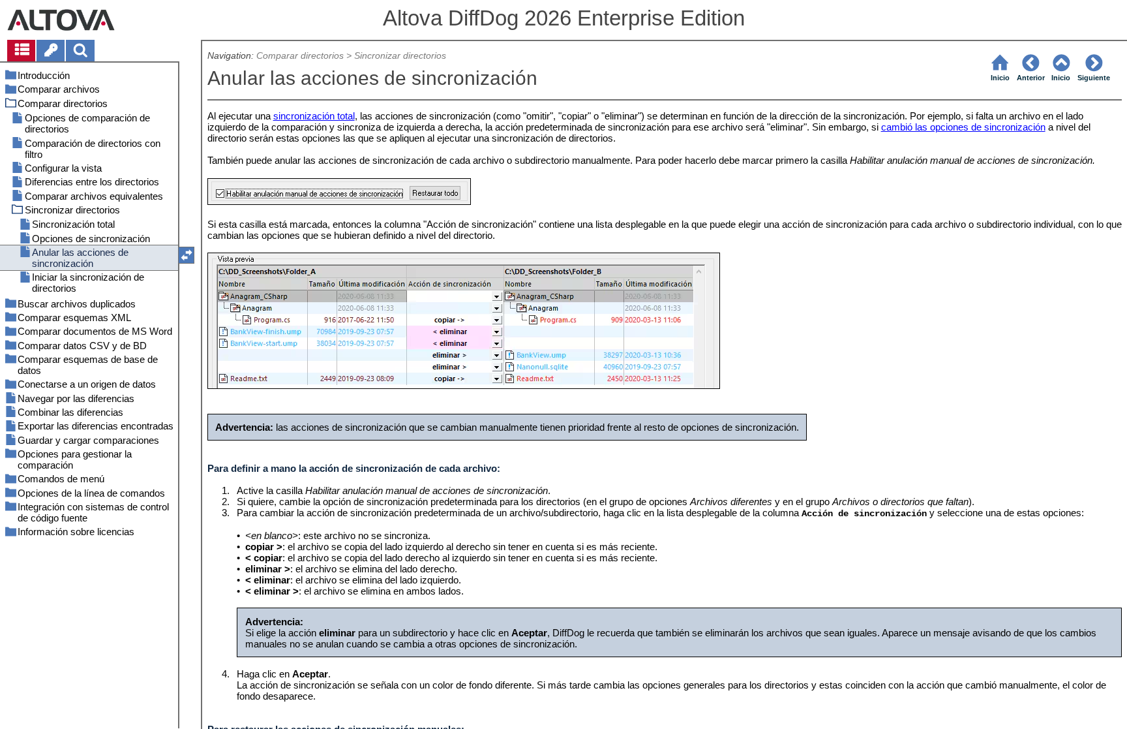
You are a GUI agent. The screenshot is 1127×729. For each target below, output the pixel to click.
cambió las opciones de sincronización (963, 126)
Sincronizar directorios (400, 56)
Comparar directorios (300, 56)
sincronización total (314, 115)
